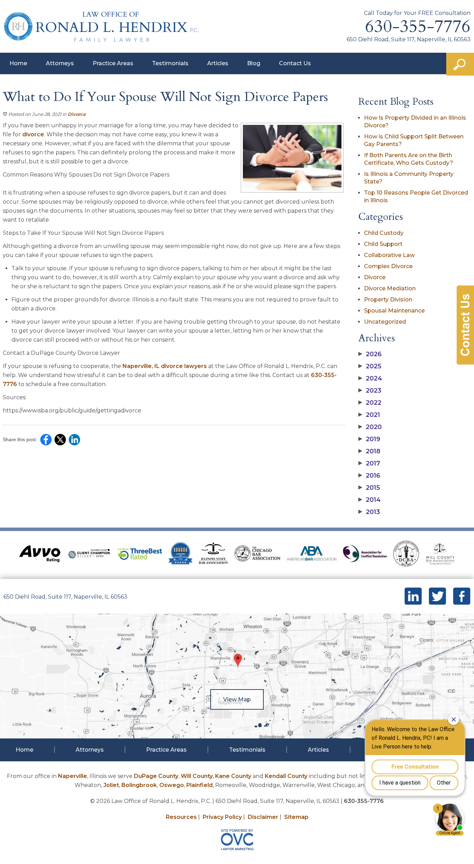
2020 (370, 427)
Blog (253, 63)
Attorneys (60, 63)
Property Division (388, 299)
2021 (369, 414)
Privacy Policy (222, 817)
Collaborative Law (389, 255)
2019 (369, 439)
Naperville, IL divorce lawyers (164, 366)
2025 (369, 366)
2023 (369, 390)
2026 (370, 354)
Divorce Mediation (390, 288)
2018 (369, 451)
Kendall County (286, 776)
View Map (237, 699)
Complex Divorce (388, 266)
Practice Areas (113, 63)
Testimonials (170, 63)
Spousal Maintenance (394, 310)
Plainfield (199, 785)
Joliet (111, 785)
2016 (369, 475)
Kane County (233, 776)
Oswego (171, 785)
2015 (369, 487)
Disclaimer (263, 817)
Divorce (77, 114)
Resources (181, 817)
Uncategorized (385, 321)
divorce (33, 134)
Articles (217, 63)
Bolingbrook (139, 785)
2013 (369, 511)
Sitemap (296, 817)
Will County (197, 776)
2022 (369, 402)
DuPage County (156, 776)
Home (18, 63)
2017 (369, 463)
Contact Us (295, 63)
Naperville (72, 776)
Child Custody (384, 233)
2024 (370, 378)
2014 (369, 499)
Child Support (383, 244)
